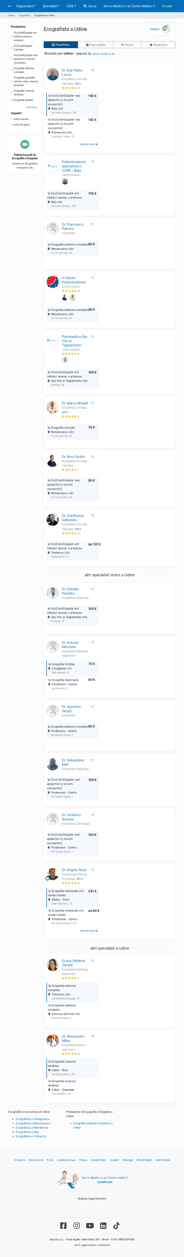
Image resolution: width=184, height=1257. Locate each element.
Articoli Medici (144, 1159)
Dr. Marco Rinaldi (75, 403)
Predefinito (62, 45)
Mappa (155, 29)
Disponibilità (96, 45)
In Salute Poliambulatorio (74, 280)
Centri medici (162, 1159)
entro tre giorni (22, 124)
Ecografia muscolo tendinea (24, 92)
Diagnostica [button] (24, 6)
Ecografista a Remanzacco (33, 1123)
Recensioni (160, 45)
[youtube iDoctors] (89, 1225)
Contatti (114, 1159)
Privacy (83, 1159)
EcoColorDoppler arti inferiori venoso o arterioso (25, 36)
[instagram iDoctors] (76, 1225)
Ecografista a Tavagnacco (32, 1119)
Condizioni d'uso (66, 1159)
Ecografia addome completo (24, 70)
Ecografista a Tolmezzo (31, 1136)
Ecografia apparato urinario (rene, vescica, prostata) (26, 81)
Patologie (127, 1159)
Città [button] (69, 6)
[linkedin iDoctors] (103, 1225)
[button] (71, 88)
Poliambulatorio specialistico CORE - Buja (74, 166)
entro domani (21, 118)
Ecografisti (24, 15)
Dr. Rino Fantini (73, 456)
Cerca (91, 6)
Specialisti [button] (50, 6)
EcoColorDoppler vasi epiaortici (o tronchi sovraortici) (25, 59)
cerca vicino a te (102, 53)
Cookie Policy (98, 1159)
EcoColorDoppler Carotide (23, 47)
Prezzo (128, 45)
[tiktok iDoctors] (116, 1225)
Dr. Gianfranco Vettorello (73, 517)
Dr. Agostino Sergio (71, 708)
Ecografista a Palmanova (32, 1127)
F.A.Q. (50, 1159)
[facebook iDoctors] (63, 1225)
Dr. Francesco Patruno (72, 226)
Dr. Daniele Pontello (70, 591)
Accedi (167, 6)
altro (78, 83)
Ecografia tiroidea (23, 99)
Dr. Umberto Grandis (71, 817)
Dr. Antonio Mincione (70, 644)
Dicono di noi (36, 1159)
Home (11, 15)
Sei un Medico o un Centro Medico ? (129, 6)
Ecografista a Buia (27, 1132)
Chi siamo (19, 1159)
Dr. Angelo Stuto (74, 870)
